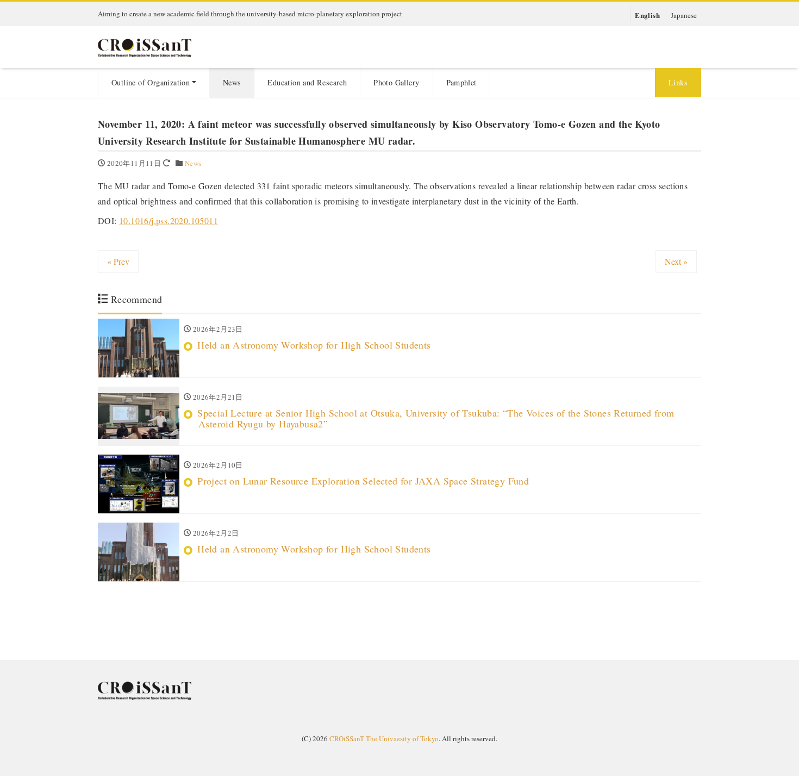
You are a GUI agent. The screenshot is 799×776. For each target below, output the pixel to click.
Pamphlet (461, 82)
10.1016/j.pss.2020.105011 (168, 220)
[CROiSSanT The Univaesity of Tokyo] (166, 46)
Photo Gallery (396, 82)
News (232, 82)
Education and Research (307, 82)
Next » (676, 261)
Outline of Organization (150, 82)
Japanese (684, 14)
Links (678, 82)
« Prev (118, 261)
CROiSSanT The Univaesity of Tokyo (384, 738)
